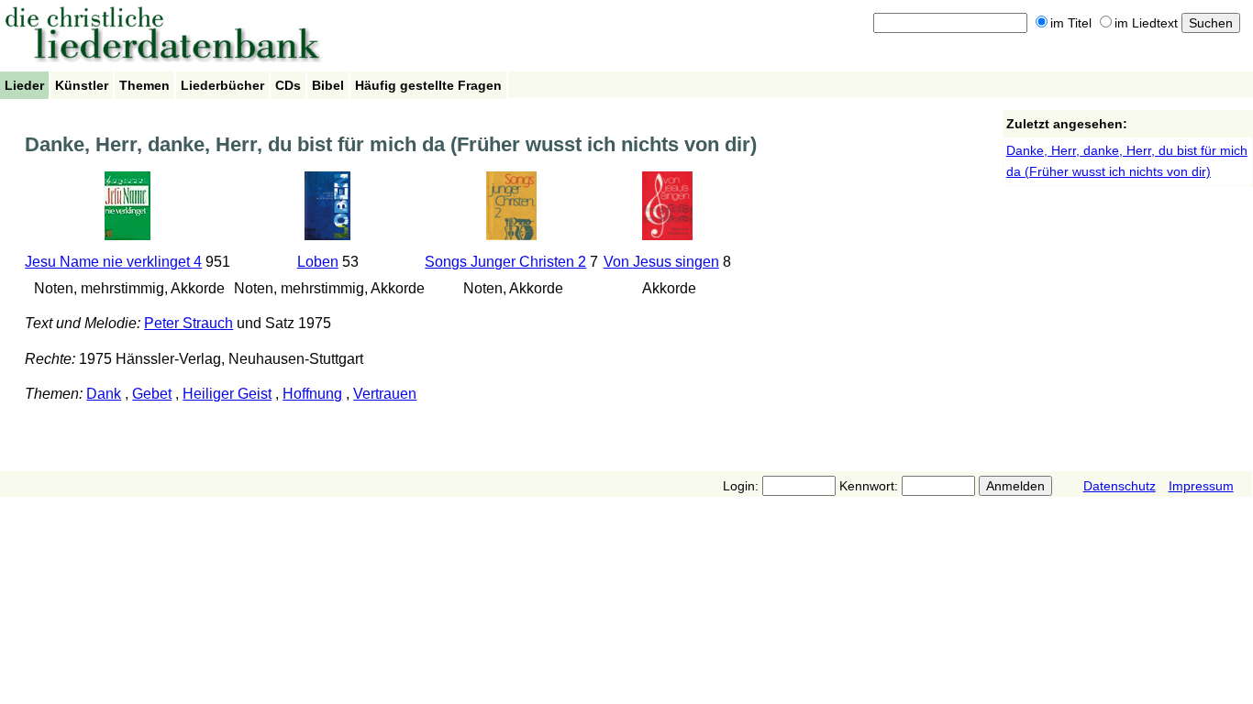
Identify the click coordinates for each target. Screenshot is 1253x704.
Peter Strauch (188, 323)
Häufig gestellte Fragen (428, 85)
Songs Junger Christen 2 (505, 262)
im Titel (1071, 23)
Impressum (1201, 485)
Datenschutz (1119, 485)
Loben (317, 262)
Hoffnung (312, 394)
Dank (103, 394)
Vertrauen (384, 394)
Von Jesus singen (661, 262)
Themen (144, 85)
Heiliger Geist (227, 394)
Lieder (24, 85)
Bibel (328, 85)
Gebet (152, 394)
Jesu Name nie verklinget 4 (113, 262)
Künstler (81, 85)
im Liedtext (1146, 23)
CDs (288, 85)
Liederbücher (222, 85)
